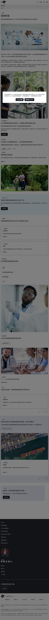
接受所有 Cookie (29, 99)
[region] (24, 97)
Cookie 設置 (19, 99)
